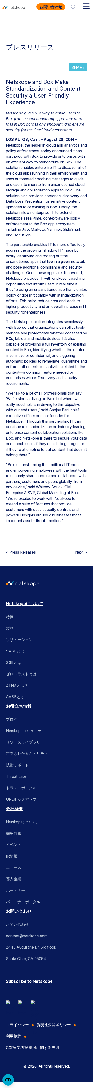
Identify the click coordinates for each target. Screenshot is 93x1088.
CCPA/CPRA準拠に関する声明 (32, 1047)
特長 (10, 616)
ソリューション (19, 639)
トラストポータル (21, 787)
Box (68, 162)
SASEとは (15, 651)
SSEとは (13, 662)
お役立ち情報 (19, 706)
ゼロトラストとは (21, 673)
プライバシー (17, 1024)
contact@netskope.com (26, 935)
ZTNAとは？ (17, 685)
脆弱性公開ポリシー (53, 1024)
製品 (10, 628)
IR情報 (11, 856)
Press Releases (22, 552)
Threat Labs (16, 776)
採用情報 (13, 833)
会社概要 (14, 808)
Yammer (54, 229)
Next (79, 552)
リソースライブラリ (23, 742)
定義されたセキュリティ (27, 753)
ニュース (13, 867)
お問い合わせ (51, 6)
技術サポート (17, 765)
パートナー (15, 890)
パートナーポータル (23, 901)
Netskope (14, 145)
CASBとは (15, 696)
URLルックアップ (21, 799)
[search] (73, 6)
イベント (13, 844)
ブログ (11, 719)
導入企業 (13, 879)
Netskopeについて (24, 603)
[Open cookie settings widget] (8, 1080)
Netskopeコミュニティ (26, 730)
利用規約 (13, 1036)
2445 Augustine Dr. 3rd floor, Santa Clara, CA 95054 (31, 953)
